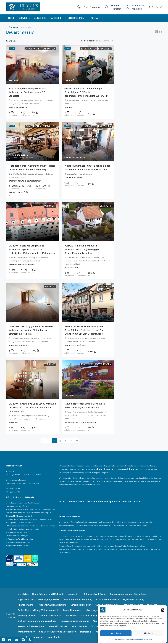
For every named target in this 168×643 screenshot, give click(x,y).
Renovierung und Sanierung (75, 621)
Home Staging (54, 637)
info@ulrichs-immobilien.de (20, 497)
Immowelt (123, 469)
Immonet (133, 469)
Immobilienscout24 (107, 469)
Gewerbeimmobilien (80, 605)
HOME (11, 18)
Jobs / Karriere (79, 626)
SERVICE (23, 18)
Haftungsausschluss (132, 605)
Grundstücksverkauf (51, 615)
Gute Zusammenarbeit (106, 605)
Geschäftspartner (58, 626)
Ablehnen (148, 633)
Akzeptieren (116, 633)
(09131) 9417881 (92, 7)
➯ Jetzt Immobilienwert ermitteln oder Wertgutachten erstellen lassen (99, 501)
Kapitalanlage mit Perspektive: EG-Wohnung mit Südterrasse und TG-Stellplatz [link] (27, 92)
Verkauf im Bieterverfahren (31, 626)
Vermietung (71, 615)
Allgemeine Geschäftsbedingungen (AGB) (39, 599)
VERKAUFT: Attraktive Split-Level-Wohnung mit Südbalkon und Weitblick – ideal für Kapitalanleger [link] (32, 407)
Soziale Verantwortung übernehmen (128, 594)
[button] (162, 610)
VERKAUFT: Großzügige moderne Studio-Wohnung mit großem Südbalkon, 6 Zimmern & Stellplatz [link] (31, 330)
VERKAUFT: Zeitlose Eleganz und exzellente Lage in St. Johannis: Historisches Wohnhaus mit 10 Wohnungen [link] (32, 249)
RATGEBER (55, 18)
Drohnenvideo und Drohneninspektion (37, 621)
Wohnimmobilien (26, 632)
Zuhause (13, 27)
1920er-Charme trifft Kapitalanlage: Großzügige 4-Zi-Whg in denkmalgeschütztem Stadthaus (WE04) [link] (86, 92)
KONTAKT (96, 18)
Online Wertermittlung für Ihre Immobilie (38, 610)
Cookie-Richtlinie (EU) (107, 599)
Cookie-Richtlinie (118, 639)
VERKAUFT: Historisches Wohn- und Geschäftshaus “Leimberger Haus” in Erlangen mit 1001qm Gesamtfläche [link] (84, 330)
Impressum (148, 639)
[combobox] (104, 41)
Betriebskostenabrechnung (78, 599)
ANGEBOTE (40, 18)
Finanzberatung (25, 605)
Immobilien (73, 594)
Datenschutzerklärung (134, 639)
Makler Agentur (94, 610)
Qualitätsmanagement (93, 615)
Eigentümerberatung (133, 599)
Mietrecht (152, 605)
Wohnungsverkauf (27, 615)
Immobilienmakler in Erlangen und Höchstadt (41, 594)
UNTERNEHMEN (76, 18)
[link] (32, 64)
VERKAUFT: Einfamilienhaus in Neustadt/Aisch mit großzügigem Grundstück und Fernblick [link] (82, 249)
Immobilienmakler (72, 610)
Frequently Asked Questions (52, 605)
